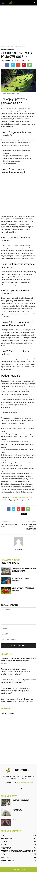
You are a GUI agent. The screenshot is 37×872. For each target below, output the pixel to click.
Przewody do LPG (7, 861)
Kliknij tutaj (4, 500)
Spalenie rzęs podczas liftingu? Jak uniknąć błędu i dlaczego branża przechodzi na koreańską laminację (18, 660)
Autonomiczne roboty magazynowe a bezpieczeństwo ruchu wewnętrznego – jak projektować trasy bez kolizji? (16, 671)
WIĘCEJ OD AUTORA (10, 563)
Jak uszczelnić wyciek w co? (9, 526)
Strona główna (5, 46)
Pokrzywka (17, 810)
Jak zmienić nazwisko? (21, 800)
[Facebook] (16, 788)
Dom (2, 835)
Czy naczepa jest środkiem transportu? (29, 527)
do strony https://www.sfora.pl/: (22, 497)
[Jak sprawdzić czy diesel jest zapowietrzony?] (6, 571)
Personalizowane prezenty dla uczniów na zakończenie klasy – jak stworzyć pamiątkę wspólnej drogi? (15, 690)
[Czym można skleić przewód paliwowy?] (6, 590)
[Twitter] (21, 788)
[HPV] (6, 822)
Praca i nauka (6, 838)
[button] (34, 2)
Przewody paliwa (10, 49)
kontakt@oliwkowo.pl (26, 783)
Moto (3, 49)
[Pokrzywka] (6, 812)
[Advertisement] (18, 25)
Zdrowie (4, 845)
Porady (4, 842)
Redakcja (7, 60)
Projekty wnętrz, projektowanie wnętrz (17, 851)
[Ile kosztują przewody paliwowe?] (6, 580)
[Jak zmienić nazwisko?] (6, 802)
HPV (14, 820)
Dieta (3, 854)
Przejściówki (6, 848)
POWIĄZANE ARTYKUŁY (10, 560)
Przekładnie (6, 857)
